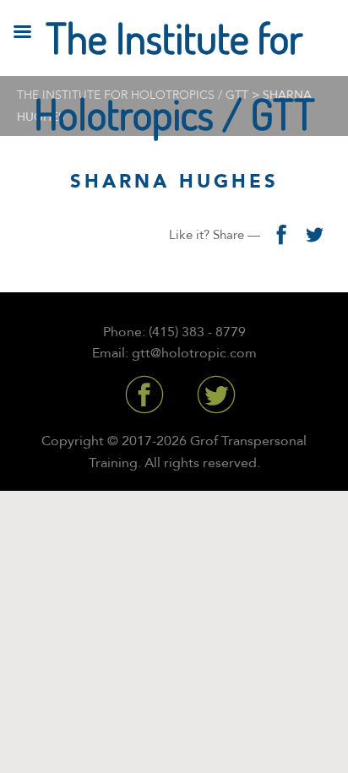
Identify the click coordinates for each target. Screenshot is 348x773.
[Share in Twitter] (314, 235)
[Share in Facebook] (280, 235)
